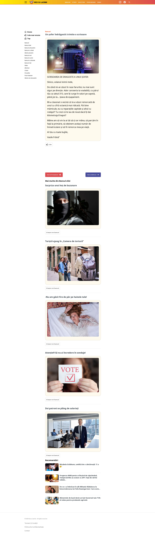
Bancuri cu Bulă (29, 50)
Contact (27, 531)
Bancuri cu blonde (30, 60)
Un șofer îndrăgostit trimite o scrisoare (66, 34)
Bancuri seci (28, 55)
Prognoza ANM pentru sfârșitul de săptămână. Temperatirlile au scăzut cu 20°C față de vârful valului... (78, 477)
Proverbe (27, 73)
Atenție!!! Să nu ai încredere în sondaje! (65, 352)
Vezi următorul (91, 175)
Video (99, 2)
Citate (74, 2)
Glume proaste (29, 53)
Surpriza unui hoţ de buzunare (61, 185)
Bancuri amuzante (30, 48)
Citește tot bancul (52, 232)
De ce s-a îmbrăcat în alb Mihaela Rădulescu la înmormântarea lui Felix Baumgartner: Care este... (80, 488)
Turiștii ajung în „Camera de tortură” (64, 241)
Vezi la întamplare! (52, 175)
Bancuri (67, 2)
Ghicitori (81, 2)
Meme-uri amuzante (31, 78)
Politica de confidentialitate (34, 527)
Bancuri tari (28, 63)
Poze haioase (91, 2)
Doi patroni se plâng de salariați (62, 408)
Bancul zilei (28, 45)
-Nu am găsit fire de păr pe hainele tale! (66, 296)
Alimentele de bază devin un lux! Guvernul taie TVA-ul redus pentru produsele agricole (80, 499)
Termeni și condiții (31, 523)
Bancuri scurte (29, 58)
